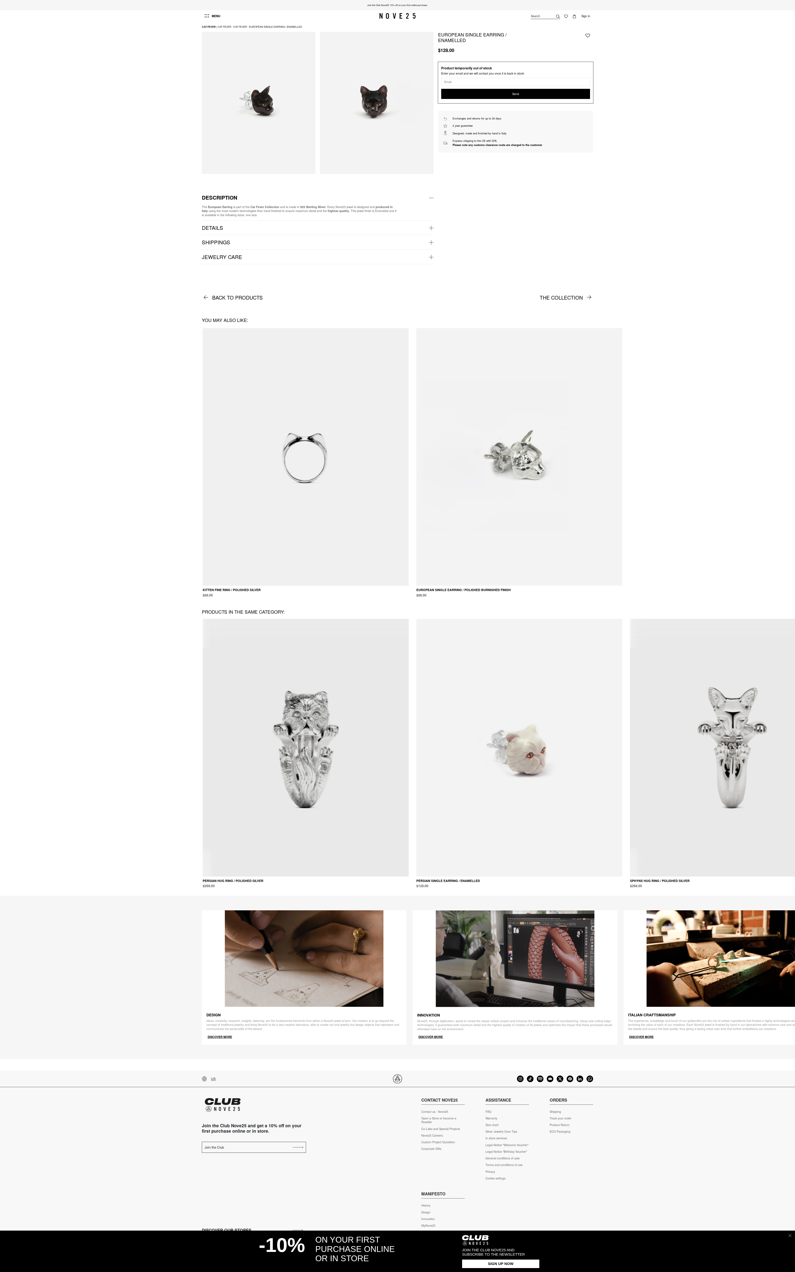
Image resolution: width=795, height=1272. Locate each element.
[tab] (318, 197)
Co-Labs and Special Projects (440, 1129)
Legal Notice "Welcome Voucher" (507, 1145)
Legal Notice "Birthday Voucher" (506, 1152)
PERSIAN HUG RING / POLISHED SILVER (233, 881)
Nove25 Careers (432, 1135)
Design (425, 1212)
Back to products (237, 297)
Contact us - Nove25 (434, 1112)
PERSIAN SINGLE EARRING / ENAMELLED (448, 881)
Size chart (492, 1125)
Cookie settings (495, 1178)
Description (219, 197)
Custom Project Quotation (438, 1142)
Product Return (560, 1125)
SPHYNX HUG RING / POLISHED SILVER (660, 881)
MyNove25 (428, 1225)
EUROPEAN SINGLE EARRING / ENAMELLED (275, 26)
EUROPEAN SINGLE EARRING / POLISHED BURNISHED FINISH (463, 590)
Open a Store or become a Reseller (438, 1120)
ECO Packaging (560, 1131)
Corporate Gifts (431, 1149)
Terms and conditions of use (504, 1165)
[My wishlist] (566, 16)
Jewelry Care (222, 256)
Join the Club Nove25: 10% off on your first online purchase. (397, 5)
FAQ (488, 1112)
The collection (561, 297)
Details (212, 227)
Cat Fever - (225, 26)
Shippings (216, 242)
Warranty (491, 1118)
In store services (496, 1138)
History (425, 1205)
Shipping (555, 1112)
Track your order (560, 1118)
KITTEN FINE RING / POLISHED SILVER (232, 590)
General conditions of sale (502, 1158)
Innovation (428, 1219)
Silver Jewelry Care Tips (501, 1131)
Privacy (490, 1172)
